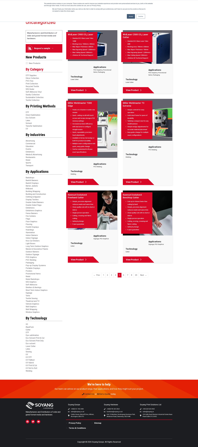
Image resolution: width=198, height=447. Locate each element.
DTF (27, 112)
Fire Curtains (31, 216)
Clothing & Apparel (33, 197)
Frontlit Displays (32, 227)
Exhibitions (30, 152)
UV (27, 129)
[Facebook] (27, 421)
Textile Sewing (31, 298)
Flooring (29, 224)
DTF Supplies (31, 75)
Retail (28, 160)
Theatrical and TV (32, 301)
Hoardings (30, 230)
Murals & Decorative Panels (37, 249)
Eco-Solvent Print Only (35, 341)
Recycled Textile (32, 86)
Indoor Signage (32, 238)
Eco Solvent (30, 118)
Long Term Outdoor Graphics (37, 246)
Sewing (29, 352)
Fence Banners (32, 213)
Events (28, 149)
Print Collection (32, 84)
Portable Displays (33, 268)
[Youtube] (38, 421)
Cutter (28, 330)
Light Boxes (30, 243)
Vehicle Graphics (32, 304)
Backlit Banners (32, 180)
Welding (29, 371)
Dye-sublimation (32, 335)
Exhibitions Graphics (34, 210)
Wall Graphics (31, 307)
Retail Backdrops (32, 279)
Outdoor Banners (32, 252)
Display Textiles (32, 200)
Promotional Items (33, 274)
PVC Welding (31, 260)
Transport (29, 165)
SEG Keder (30, 89)
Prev (98, 275)
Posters (29, 271)
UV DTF (29, 357)
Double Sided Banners (35, 202)
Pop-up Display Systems (36, 265)
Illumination (30, 232)
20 (136, 275)
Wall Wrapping (31, 309)
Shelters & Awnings (33, 287)
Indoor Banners (32, 235)
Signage (29, 293)
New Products (34, 63)
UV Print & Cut (31, 365)
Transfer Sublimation (34, 126)
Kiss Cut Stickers (33, 241)
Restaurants (30, 157)
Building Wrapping (33, 191)
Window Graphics (33, 312)
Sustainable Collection (35, 97)
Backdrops (30, 178)
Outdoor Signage (32, 254)
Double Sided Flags (33, 205)
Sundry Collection (33, 95)
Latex (28, 120)
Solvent (29, 123)
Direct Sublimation (33, 115)
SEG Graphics (31, 282)
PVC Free (29, 81)
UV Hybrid (30, 363)
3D (27, 324)
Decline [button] (140, 16)
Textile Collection (33, 100)
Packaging (30, 263)
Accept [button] (131, 16)
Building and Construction (36, 194)
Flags (28, 219)
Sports (28, 163)
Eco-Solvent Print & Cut (35, 338)
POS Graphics (31, 257)
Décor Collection (32, 78)
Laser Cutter (31, 346)
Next (142, 275)
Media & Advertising (34, 154)
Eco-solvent (30, 343)
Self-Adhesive (31, 285)
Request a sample (42, 48)
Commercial (30, 143)
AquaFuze (30, 327)
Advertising (30, 141)
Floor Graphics (31, 221)
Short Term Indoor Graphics (36, 290)
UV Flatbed (30, 360)
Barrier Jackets (32, 186)
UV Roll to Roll (31, 368)
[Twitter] (33, 421)
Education (29, 146)
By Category (34, 69)
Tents (28, 296)
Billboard (29, 189)
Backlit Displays (32, 183)
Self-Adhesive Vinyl (34, 92)
